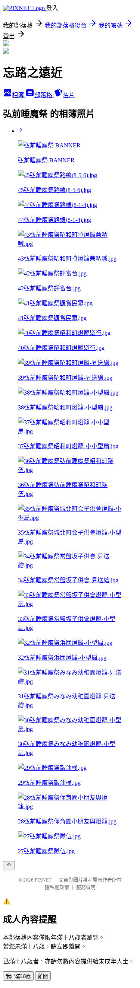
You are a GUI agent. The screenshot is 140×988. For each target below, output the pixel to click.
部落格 (44, 95)
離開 (43, 976)
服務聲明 (86, 887)
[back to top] (9, 865)
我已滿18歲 (18, 976)
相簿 (18, 95)
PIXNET (43, 880)
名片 (69, 95)
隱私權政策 (57, 887)
